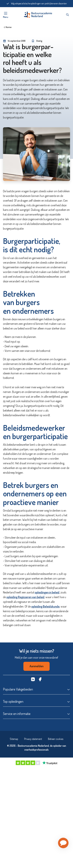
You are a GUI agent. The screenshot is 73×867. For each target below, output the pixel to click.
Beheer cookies (55, 738)
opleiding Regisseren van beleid (25, 597)
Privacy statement (33, 738)
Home (8, 27)
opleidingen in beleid (47, 592)
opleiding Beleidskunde (45, 606)
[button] (63, 843)
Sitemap (14, 738)
